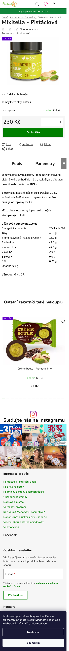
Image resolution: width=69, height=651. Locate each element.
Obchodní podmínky (15, 497)
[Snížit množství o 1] (43, 122)
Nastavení (33, 632)
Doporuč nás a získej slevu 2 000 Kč (25, 517)
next (63, 334)
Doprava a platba (13, 502)
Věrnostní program (14, 507)
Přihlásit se (15, 595)
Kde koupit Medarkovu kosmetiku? (24, 512)
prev (3, 334)
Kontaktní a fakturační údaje (20, 482)
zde (45, 623)
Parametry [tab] (45, 163)
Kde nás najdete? (13, 487)
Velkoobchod (11, 527)
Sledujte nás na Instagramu (34, 420)
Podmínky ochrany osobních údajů (23, 492)
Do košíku (33, 132)
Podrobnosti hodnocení (15, 33)
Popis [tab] (17, 163)
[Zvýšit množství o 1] (60, 122)
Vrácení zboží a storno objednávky (23, 522)
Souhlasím (33, 643)
